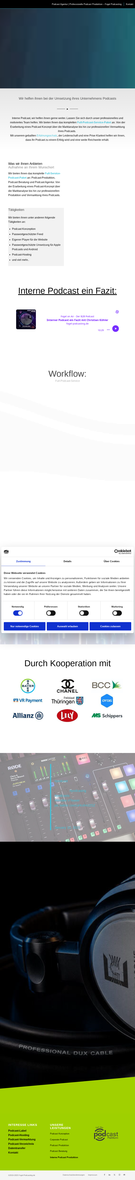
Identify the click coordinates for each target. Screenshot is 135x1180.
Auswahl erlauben (67, 626)
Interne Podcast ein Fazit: (67, 290)
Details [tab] (68, 561)
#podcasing (77, 790)
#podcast (61, 781)
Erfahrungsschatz (47, 135)
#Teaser (74, 800)
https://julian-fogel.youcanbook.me (27, 887)
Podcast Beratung (58, 1151)
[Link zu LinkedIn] (109, 1174)
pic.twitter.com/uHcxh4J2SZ (74, 805)
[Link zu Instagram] (119, 1174)
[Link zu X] (114, 1174)
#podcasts (61, 795)
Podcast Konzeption (59, 1133)
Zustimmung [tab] (23, 561)
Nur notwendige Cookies (24, 626)
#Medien (60, 800)
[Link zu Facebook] (104, 1174)
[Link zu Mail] (124, 1174)
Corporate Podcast (59, 1139)
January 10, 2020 (67, 827)
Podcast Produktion (59, 1145)
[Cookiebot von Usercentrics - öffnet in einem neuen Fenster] (116, 551)
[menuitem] (86, 4)
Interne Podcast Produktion (64, 1157)
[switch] (51, 613)
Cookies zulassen (110, 626)
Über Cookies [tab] (112, 561)
